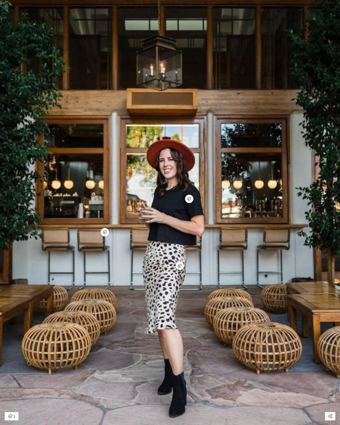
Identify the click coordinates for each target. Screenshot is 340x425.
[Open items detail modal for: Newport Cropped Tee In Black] (189, 199)
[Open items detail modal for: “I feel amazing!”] (105, 232)
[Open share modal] (330, 416)
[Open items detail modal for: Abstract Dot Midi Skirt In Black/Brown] (180, 266)
